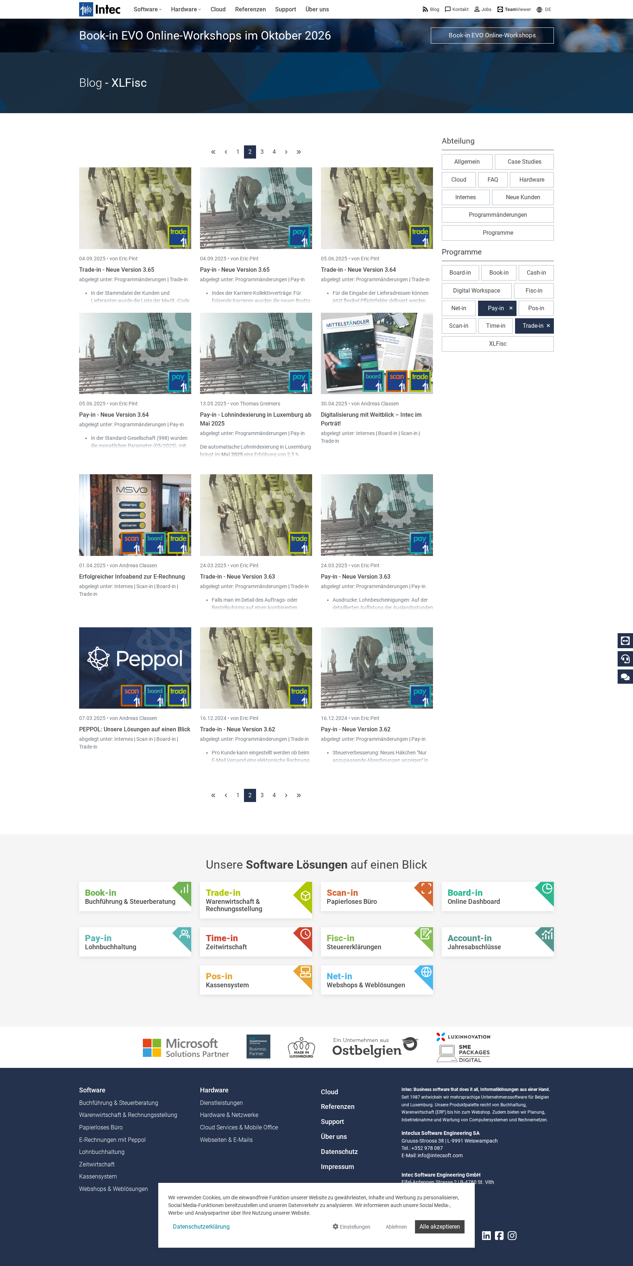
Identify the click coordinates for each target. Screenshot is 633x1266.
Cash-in (536, 272)
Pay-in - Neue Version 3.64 (114, 414)
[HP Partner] (258, 1046)
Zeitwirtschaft (97, 1164)
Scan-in (409, 433)
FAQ (493, 179)
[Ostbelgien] (376, 1046)
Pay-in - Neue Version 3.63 (355, 576)
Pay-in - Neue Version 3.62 (355, 729)
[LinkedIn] (486, 1236)
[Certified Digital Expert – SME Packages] (463, 1046)
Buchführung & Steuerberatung (118, 1102)
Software (92, 1090)
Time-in (496, 325)
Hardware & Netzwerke (229, 1114)
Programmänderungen (140, 279)
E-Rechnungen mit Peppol (112, 1139)
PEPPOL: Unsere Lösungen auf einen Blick (134, 729)
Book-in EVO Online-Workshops (492, 35)
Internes (366, 433)
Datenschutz (339, 1151)
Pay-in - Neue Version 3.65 (235, 269)
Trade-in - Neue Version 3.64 (358, 269)
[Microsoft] (186, 1046)
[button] (544, 9)
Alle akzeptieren (439, 1226)
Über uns (334, 1136)
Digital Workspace (476, 290)
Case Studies (524, 161)
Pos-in (536, 308)
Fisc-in (534, 290)
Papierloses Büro (101, 1127)
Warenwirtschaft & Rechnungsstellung (128, 1114)
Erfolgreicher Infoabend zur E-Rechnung (132, 576)
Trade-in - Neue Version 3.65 (116, 269)
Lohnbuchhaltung (102, 1151)
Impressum (337, 1166)
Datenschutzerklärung (201, 1226)
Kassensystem (98, 1176)
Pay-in (297, 279)
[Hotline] (625, 659)
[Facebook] (499, 1236)
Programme (498, 232)
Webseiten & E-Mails (226, 1139)
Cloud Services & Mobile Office (239, 1127)
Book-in (499, 272)
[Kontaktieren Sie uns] (625, 676)
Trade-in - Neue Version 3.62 (237, 729)
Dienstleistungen (221, 1102)
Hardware (531, 179)
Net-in (458, 308)
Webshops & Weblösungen (113, 1188)
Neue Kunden (523, 197)
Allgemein (467, 161)
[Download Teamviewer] (625, 641)
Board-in (387, 433)
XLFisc (498, 343)
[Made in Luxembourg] (301, 1046)
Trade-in (179, 279)
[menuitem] (148, 9)
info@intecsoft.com (440, 1155)
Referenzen (338, 1106)
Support (332, 1121)
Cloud (458, 179)
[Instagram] (512, 1236)
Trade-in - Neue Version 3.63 (237, 576)
